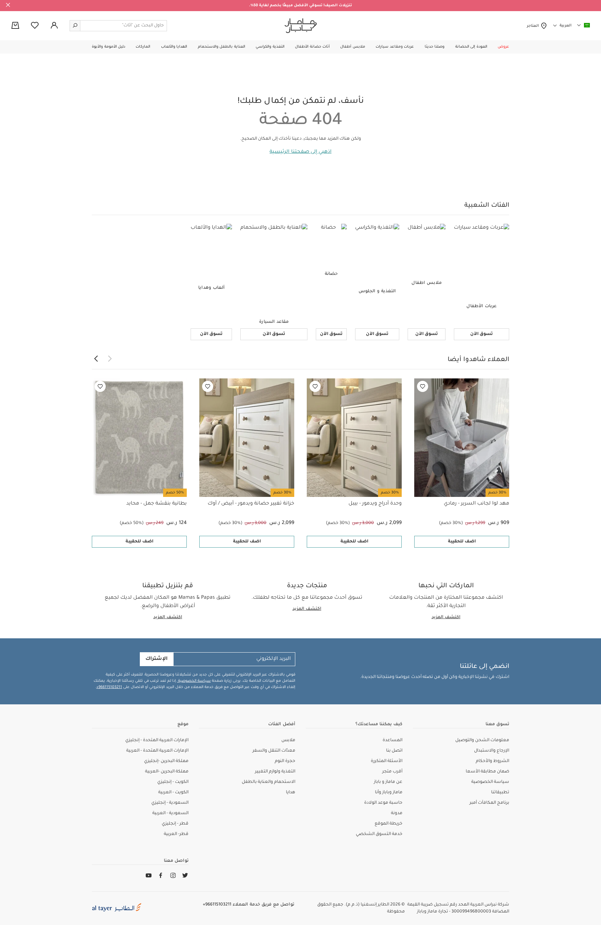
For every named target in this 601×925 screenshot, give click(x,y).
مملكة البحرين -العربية (167, 771)
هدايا (290, 792)
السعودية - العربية (170, 813)
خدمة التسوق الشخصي (379, 834)
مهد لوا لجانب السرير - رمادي (476, 504)
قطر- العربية (176, 834)
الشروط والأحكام (492, 761)
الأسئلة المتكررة (386, 761)
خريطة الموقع (388, 823)
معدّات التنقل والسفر (274, 750)
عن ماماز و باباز (388, 782)
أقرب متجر (392, 771)
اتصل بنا (394, 750)
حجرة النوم (285, 761)
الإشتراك (156, 659)
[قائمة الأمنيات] (422, 386)
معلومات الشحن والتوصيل (482, 740)
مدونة (396, 813)
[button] (503, 47)
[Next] (96, 358)
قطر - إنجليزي (175, 823)
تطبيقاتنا (500, 792)
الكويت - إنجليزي (173, 782)
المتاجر (533, 26)
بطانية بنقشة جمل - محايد (156, 504)
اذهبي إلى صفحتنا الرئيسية (300, 152)
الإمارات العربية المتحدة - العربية (157, 750)
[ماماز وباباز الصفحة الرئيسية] (300, 25)
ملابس (288, 740)
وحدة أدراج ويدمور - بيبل (375, 504)
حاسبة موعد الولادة (383, 803)
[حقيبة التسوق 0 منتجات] (15, 26)
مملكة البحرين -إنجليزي (166, 761)
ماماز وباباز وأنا (388, 792)
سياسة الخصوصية (194, 681)
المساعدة (392, 740)
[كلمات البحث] (75, 26)
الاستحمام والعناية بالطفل (268, 782)
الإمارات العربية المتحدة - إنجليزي (157, 740)
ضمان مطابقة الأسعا (487, 771)
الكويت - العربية (173, 792)
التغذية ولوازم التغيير (275, 771)
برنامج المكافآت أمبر (489, 803)
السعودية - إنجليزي (170, 803)
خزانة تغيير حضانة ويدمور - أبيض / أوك (251, 504)
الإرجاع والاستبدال (491, 750)
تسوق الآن (481, 334)
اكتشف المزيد (446, 617)
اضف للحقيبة (462, 541)
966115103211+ (109, 687)
